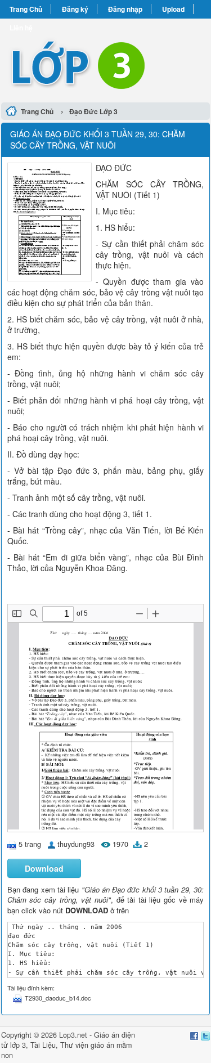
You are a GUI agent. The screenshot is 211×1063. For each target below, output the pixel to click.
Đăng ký (75, 9)
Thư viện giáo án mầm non (66, 1050)
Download (44, 868)
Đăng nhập (125, 9)
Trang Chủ (26, 9)
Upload (173, 9)
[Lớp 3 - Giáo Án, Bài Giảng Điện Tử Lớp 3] (105, 58)
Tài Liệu (43, 1045)
